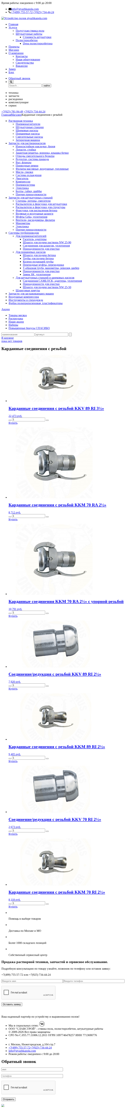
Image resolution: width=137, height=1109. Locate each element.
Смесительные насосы (29, 136)
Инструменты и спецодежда (26, 300)
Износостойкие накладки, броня (35, 146)
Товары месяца (18, 315)
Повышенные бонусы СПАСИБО (29, 328)
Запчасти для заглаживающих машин (31, 293)
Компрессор (23, 181)
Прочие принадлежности (31, 194)
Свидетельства (25, 62)
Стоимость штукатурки (37, 37)
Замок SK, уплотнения (36, 274)
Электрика (22, 188)
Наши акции (16, 321)
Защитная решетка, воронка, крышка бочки (42, 152)
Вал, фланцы (23, 162)
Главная (13, 24)
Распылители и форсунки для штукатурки (41, 204)
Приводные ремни (27, 165)
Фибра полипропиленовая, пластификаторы (36, 303)
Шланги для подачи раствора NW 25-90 (47, 242)
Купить (13, 422)
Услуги (13, 27)
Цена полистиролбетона (37, 43)
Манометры (23, 223)
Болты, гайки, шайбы (29, 191)
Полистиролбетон (27, 40)
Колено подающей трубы (38, 261)
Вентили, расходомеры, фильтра (35, 220)
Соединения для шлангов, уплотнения (46, 245)
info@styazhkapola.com (25, 8)
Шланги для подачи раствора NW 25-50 (47, 287)
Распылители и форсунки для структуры (40, 207)
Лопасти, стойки (26, 149)
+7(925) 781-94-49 (12, 111)
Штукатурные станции (30, 127)
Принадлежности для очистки (41, 248)
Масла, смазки (24, 172)
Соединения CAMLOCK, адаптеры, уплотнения (52, 280)
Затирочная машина (28, 140)
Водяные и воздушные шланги (34, 213)
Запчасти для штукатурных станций (31, 197)
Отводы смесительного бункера (35, 156)
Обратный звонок (19, 78)
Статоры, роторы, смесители (33, 200)
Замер (12, 69)
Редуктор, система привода (32, 159)
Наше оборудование (28, 59)
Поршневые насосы (28, 133)
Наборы (13, 324)
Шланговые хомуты (28, 290)
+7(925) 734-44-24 (43, 12)
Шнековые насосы (27, 130)
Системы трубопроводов (24, 232)
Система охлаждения (28, 175)
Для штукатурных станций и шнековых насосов (45, 277)
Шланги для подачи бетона (39, 255)
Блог (11, 72)
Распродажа (16, 318)
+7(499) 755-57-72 (21, 12)
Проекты (14, 46)
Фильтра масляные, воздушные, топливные (42, 168)
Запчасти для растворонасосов (27, 143)
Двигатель (22, 178)
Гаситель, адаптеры (35, 239)
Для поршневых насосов (31, 252)
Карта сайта (16, 1038)
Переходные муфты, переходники (43, 264)
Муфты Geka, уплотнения (31, 216)
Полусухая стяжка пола (30, 30)
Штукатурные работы (29, 33)
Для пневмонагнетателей (31, 236)
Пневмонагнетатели (28, 124)
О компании (16, 53)
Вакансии (22, 65)
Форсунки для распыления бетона (36, 210)
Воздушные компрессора (24, 296)
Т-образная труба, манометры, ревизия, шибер (51, 268)
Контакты (22, 56)
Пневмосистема (25, 184)
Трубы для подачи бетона (38, 258)
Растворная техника (21, 120)
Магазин (14, 49)
